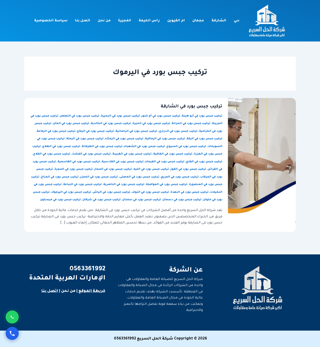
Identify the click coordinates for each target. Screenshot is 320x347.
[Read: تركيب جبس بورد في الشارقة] (262, 165)
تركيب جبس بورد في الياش (111, 192)
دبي (236, 21)
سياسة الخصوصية (50, 21)
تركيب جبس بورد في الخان (71, 123)
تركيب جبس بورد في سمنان (141, 199)
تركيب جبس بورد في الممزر (99, 177)
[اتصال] (12, 333)
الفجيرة (124, 21)
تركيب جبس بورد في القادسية (123, 161)
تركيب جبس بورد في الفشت (91, 154)
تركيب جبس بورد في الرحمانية (136, 131)
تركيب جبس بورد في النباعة (82, 184)
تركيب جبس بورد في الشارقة (191, 106)
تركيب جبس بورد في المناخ (59, 177)
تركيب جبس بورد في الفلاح (51, 154)
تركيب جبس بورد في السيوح (186, 146)
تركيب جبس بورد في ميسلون (60, 199)
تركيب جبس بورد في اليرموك (71, 192)
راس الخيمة (149, 21)
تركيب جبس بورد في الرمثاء (124, 138)
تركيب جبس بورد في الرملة (85, 138)
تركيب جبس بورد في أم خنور (160, 116)
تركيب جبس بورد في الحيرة (151, 123)
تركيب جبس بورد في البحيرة (120, 116)
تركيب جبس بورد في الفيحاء (164, 161)
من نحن (104, 21)
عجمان (198, 21)
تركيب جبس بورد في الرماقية (165, 138)
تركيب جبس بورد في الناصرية (123, 184)
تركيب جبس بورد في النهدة (189, 192)
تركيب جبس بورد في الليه (151, 169)
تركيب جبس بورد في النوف (150, 192)
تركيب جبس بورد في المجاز (113, 169)
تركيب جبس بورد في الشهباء (144, 146)
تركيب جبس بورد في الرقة (204, 138)
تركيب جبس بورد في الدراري (178, 131)
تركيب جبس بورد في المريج (180, 177)
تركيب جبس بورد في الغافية (172, 154)
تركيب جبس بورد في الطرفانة (102, 146)
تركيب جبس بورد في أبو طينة (202, 116)
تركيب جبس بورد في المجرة (74, 169)
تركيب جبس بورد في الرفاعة (56, 131)
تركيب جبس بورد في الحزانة (191, 123)
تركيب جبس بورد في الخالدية (111, 123)
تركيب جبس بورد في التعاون (79, 116)
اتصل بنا (82, 21)
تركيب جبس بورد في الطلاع (61, 146)
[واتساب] (12, 317)
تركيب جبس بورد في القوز (188, 169)
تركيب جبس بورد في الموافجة (166, 184)
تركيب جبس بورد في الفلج (204, 161)
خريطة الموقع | (90, 291)
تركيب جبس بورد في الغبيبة (132, 154)
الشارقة (219, 21)
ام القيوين (176, 21)
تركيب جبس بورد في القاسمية (79, 161)
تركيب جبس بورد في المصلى (139, 177)
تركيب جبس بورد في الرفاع (95, 131)
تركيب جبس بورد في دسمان (182, 199)
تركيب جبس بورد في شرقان (101, 199)
